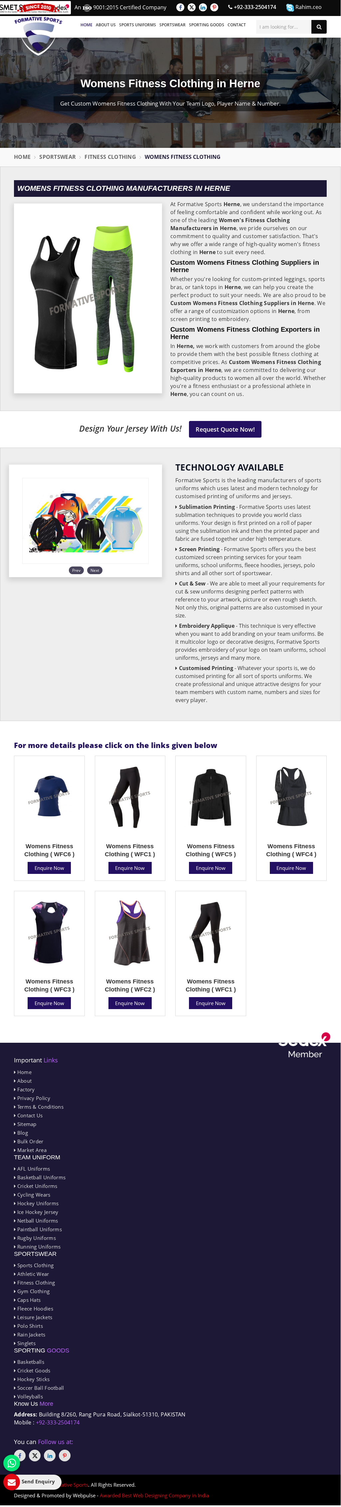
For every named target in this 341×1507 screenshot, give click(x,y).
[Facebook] (180, 7)
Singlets (26, 1343)
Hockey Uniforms (37, 1203)
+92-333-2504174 (254, 7)
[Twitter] (192, 7)
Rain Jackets (30, 1334)
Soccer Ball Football (40, 1387)
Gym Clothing (33, 1291)
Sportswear (172, 25)
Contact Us (29, 1115)
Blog (22, 1132)
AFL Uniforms (33, 1168)
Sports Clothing (35, 1265)
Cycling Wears (33, 1194)
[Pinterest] (214, 7)
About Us (106, 25)
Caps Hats (28, 1300)
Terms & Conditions (40, 1106)
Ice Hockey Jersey (37, 1212)
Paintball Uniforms (39, 1229)
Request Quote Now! (225, 429)
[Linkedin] (203, 7)
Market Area (31, 1150)
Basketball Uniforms (41, 1177)
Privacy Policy (33, 1098)
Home (86, 25)
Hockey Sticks (33, 1379)
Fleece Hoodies (34, 1308)
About (24, 1080)
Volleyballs (29, 1396)
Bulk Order (29, 1141)
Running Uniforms (38, 1246)
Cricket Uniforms (36, 1186)
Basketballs (30, 1361)
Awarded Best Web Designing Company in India (154, 1495)
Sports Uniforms (137, 25)
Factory (25, 1089)
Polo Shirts (29, 1325)
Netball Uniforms (37, 1220)
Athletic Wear (32, 1274)
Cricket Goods (33, 1370)
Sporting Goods (206, 25)
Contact (237, 25)
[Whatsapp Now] (11, 1463)
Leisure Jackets (34, 1317)
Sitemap (26, 1124)
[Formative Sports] (38, 29)
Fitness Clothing (110, 157)
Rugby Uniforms (36, 1238)
